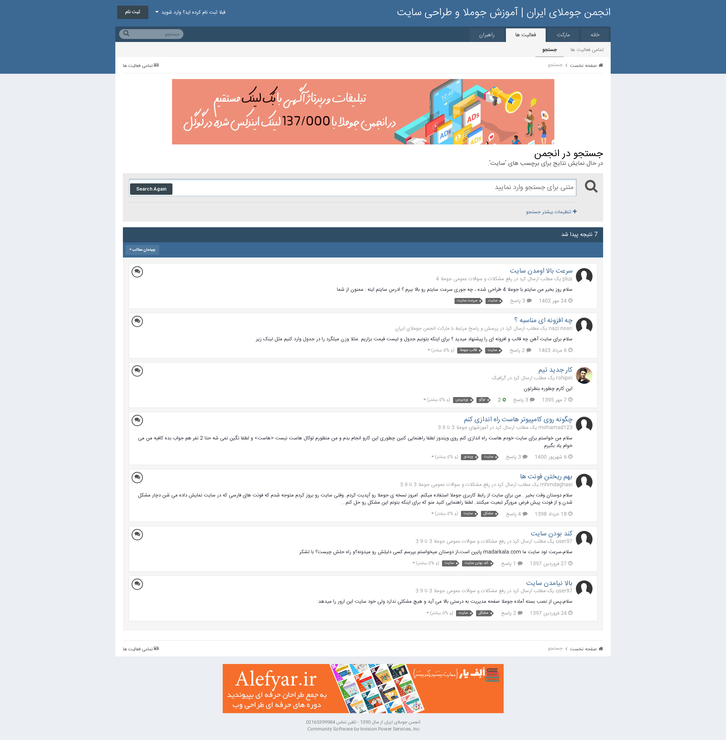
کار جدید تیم (555, 370)
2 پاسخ (518, 350)
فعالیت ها (525, 35)
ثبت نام (132, 12)
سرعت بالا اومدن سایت (541, 271)
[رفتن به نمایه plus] (584, 276)
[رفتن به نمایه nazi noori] (584, 326)
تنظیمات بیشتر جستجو (549, 212)
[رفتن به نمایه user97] (584, 539)
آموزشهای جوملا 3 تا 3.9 (463, 428)
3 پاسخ (518, 301)
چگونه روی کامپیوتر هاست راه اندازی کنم (518, 419)
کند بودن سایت (551, 534)
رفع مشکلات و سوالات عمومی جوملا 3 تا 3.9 (445, 485)
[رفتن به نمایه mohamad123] (584, 425)
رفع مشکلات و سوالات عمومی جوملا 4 (474, 279)
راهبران (487, 35)
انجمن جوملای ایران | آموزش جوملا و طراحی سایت (504, 13)
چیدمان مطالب (143, 250)
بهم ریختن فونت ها (546, 476)
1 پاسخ (509, 564)
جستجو (549, 50)
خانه (595, 35)
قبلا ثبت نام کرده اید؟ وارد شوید (191, 12)
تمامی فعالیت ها (587, 50)
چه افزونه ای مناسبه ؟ (543, 320)
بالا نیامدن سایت (549, 583)
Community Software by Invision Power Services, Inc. (363, 729)
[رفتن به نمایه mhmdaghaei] (584, 482)
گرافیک (499, 378)
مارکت (563, 35)
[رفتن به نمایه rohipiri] (584, 375)
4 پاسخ (514, 514)
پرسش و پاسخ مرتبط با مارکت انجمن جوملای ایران (446, 328)
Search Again (151, 189)
